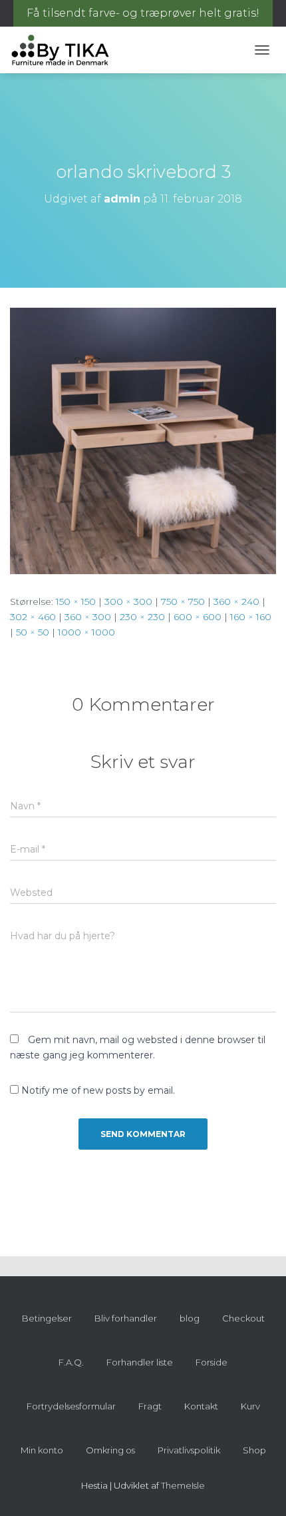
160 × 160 (250, 617)
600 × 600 (197, 617)
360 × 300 (88, 617)
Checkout (243, 1318)
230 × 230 (142, 617)
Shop (254, 1450)
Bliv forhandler (125, 1318)
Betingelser (47, 1318)
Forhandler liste (139, 1362)
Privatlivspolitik (189, 1450)
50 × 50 (32, 632)
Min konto (42, 1450)
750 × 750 (183, 601)
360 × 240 (236, 601)
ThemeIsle (183, 1485)
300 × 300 (128, 601)
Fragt (150, 1406)
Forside (211, 1362)
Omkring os (110, 1450)
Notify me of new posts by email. (98, 1090)
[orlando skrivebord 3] (143, 440)
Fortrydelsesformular (71, 1406)
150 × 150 (76, 601)
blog (190, 1318)
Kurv (250, 1406)
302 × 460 (33, 617)
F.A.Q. (71, 1362)
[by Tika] (65, 50)
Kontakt (201, 1406)
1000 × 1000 (86, 632)
